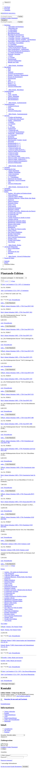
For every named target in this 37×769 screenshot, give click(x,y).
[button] (13, 281)
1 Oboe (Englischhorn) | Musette (17, 47)
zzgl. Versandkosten (14, 299)
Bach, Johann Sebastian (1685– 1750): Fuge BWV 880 (16, 424)
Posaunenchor (12, 78)
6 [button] (11, 281)
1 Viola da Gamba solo (14, 148)
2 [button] (6, 281)
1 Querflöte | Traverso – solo (16, 36)
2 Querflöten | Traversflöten (16, 43)
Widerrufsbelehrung (10, 715)
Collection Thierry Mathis (15, 196)
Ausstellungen (8, 729)
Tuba (9, 80)
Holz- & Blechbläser (14, 248)
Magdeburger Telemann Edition (17, 222)
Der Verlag (7, 730)
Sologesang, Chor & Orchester (16, 180)
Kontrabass (11, 136)
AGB (5, 716)
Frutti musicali (12, 206)
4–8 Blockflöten (12, 31)
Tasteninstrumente (9, 104)
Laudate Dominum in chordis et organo (19, 217)
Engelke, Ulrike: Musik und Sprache (11, 660)
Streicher (6, 115)
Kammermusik (12, 59)
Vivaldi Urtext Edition (14, 240)
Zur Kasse (7, 7)
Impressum (7, 721)
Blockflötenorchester (14, 33)
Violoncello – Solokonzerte (15, 133)
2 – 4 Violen (11, 127)
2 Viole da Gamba (13, 153)
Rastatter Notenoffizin (14, 234)
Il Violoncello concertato (15, 212)
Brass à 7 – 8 (11, 83)
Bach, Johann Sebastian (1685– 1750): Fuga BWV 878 (16, 379)
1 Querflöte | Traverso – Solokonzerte (18, 38)
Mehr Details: (15, 65)
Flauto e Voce (12, 204)
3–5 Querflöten (12, 44)
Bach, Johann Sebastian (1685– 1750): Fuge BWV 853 (16, 400)
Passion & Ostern (9, 258)
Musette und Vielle (13, 62)
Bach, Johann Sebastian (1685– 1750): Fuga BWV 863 (16, 312)
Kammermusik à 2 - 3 (14, 143)
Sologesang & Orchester (15, 179)
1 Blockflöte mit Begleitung (16, 26)
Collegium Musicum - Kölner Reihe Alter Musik (21, 198)
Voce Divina (11, 242)
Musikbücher (8, 190)
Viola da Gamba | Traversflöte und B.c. (19, 157)
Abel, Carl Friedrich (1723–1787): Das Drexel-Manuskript (18, 674)
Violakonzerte (12, 128)
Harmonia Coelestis (13, 209)
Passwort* (4, 757)
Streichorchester (12, 138)
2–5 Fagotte (11, 57)
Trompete (10, 72)
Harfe (9, 93)
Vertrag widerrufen (9, 711)
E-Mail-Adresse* (5, 755)
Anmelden (7, 10)
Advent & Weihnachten (14, 60)
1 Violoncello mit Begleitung (16, 132)
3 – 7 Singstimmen (13, 177)
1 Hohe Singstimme (13, 170)
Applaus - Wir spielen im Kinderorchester (19, 193)
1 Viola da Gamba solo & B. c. (16, 149)
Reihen (6, 191)
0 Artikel (3, 18)
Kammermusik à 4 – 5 (14, 145)
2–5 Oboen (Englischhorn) (15, 52)
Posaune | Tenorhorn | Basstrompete (18, 75)
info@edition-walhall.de (23, 696)
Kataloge (6, 732)
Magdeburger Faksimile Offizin (17, 221)
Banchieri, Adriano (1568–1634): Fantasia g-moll (15, 550)
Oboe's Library (12, 230)
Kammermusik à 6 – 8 (14, 146)
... (9, 281)
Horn (9, 68)
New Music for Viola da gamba (17, 229)
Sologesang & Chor (10, 169)
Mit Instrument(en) (13, 98)
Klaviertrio (11, 141)
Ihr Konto (7, 8)
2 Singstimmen (12, 175)
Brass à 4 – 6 (11, 81)
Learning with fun (13, 219)
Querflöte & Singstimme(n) (15, 46)
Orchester (7, 167)
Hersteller (3, 735)
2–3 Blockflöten (12, 30)
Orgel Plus (11, 109)
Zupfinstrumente (9, 91)
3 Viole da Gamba (13, 154)
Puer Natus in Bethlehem (15, 232)
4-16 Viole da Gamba (14, 156)
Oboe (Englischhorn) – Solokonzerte (18, 49)
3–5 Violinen (11, 123)
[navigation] (4, 745)
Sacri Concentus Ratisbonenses (17, 237)
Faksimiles (7, 188)
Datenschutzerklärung (10, 718)
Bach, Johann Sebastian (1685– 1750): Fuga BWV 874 (16, 335)
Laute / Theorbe (12, 94)
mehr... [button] (3, 303)
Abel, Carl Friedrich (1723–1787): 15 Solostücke (15, 290)
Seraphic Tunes (12, 238)
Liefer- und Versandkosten (11, 719)
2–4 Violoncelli (12, 135)
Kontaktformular (5, 704)
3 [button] (7, 281)
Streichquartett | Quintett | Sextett (17, 140)
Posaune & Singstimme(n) (15, 77)
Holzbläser (7, 25)
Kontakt (6, 713)
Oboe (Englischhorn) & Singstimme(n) (19, 51)
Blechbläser (7, 67)
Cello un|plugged (13, 195)
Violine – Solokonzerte (14, 120)
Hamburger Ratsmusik (14, 208)
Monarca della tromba (14, 224)
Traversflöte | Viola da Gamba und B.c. (19, 41)
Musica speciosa (12, 225)
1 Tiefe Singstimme (13, 174)
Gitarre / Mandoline (13, 96)
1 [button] (5, 281)
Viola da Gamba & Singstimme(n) (17, 161)
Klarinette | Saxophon (14, 54)
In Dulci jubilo (12, 216)
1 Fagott (10, 56)
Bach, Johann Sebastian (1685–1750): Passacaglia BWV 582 (18, 501)
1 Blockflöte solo (13, 28)
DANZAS (11, 200)
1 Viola (10, 125)
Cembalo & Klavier (13, 106)
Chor (9, 182)
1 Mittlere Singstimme (14, 172)
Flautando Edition (13, 203)
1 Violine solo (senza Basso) (16, 119)
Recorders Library (13, 235)
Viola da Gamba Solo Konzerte (17, 151)
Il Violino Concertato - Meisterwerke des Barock (21, 211)
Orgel (9, 107)
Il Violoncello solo (13, 214)
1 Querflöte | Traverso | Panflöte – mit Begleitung (22, 39)
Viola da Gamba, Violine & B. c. (17, 159)
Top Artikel (4, 623)
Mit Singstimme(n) (13, 99)
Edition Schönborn (13, 201)
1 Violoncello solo (13, 130)
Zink (9, 70)
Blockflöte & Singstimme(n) (16, 35)
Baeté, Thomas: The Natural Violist (11, 629)
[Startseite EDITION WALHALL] (8, 13)
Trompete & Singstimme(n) (15, 73)
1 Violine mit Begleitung (15, 117)
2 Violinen (11, 122)
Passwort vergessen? (6, 760)
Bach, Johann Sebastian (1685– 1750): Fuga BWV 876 (16, 357)
